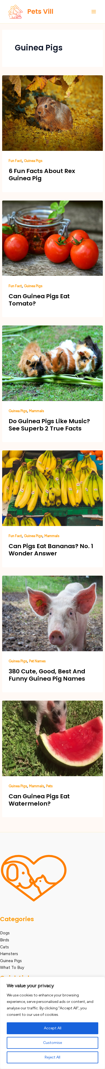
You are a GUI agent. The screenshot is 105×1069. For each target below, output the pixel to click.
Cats (4, 946)
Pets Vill (40, 11)
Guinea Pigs (33, 161)
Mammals (36, 411)
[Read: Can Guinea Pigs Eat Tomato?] (52, 237)
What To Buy (12, 967)
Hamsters (9, 953)
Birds (4, 939)
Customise (52, 1042)
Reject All (52, 1057)
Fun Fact (15, 161)
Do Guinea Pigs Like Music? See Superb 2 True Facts (49, 425)
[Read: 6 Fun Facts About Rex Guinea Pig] (52, 112)
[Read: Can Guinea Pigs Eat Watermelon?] (52, 738)
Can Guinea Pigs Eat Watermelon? (39, 800)
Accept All (52, 1028)
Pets (49, 786)
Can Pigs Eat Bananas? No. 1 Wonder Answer (51, 550)
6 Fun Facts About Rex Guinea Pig (42, 174)
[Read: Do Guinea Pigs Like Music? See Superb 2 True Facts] (52, 362)
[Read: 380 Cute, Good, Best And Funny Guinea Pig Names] (52, 613)
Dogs (5, 932)
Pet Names (37, 661)
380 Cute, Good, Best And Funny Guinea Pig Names (47, 675)
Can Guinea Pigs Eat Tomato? (39, 300)
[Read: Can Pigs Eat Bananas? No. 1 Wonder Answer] (52, 487)
